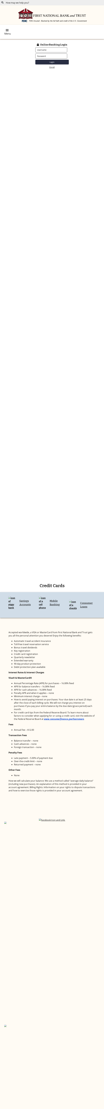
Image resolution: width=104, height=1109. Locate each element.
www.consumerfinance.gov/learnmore (64, 719)
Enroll (52, 67)
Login (52, 62)
